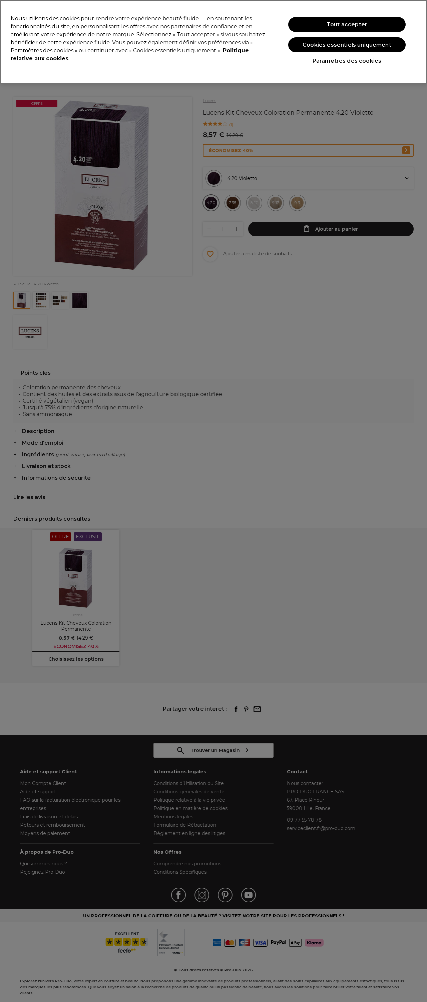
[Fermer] (416, 41)
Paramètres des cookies (347, 61)
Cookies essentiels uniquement (347, 45)
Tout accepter (347, 24)
